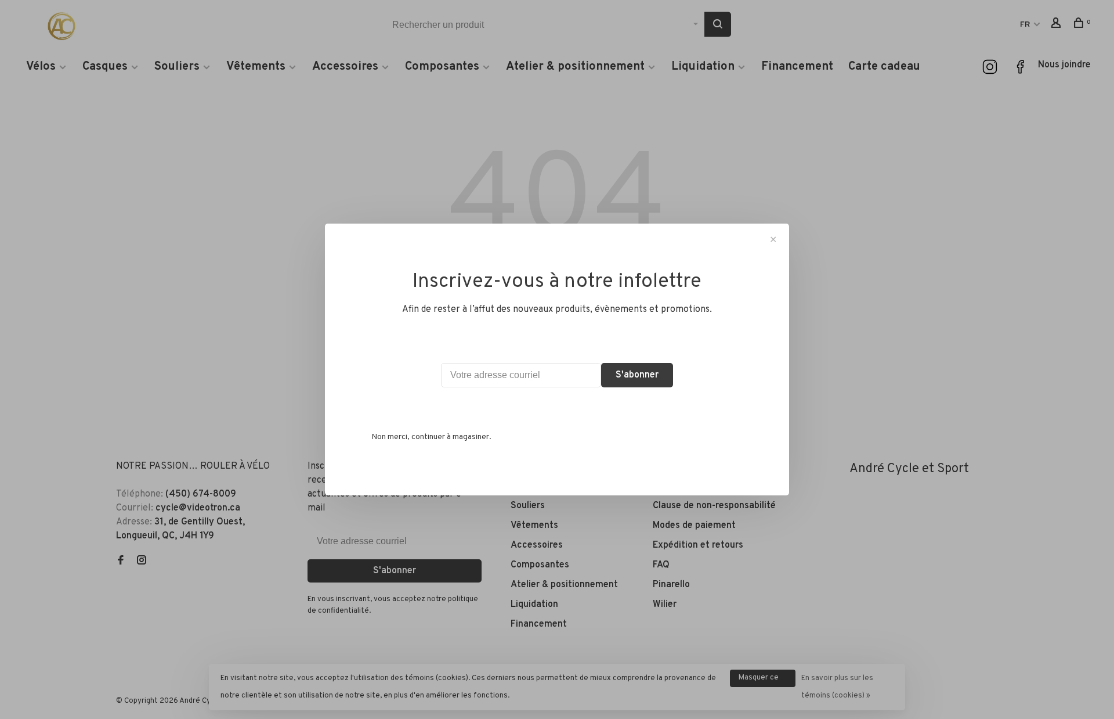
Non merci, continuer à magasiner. (431, 437)
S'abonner (637, 375)
